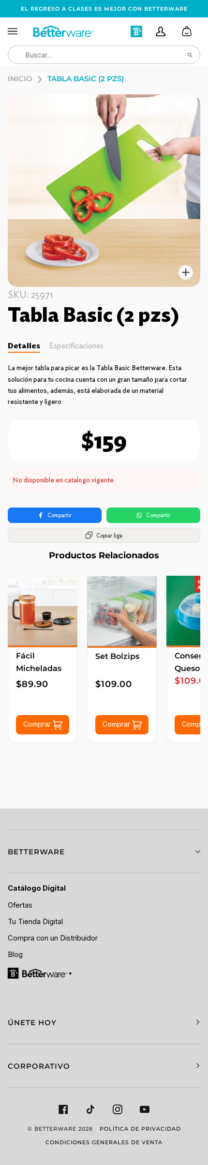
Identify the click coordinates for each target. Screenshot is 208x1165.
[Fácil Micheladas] (42, 610)
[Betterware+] (40, 972)
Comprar (38, 724)
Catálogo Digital (37, 888)
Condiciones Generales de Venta (104, 1142)
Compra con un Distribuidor (53, 938)
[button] (104, 852)
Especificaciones (76, 345)
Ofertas (20, 905)
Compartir (59, 515)
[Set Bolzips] (122, 611)
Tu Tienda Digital (35, 921)
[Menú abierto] (20, 31)
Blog (15, 954)
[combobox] (104, 54)
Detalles (24, 345)
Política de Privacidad (140, 1128)
